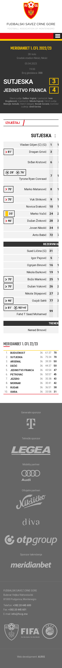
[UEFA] (50, 631)
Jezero (14, 378)
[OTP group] (31, 539)
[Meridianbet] (31, 565)
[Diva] (31, 522)
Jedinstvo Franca (22, 370)
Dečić (13, 365)
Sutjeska (16, 357)
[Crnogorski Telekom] (31, 423)
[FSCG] (11, 631)
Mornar (15, 383)
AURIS (41, 656)
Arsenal (15, 361)
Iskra (13, 391)
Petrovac (16, 374)
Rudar (14, 387)
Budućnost (17, 352)
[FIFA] (30, 631)
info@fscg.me (19, 614)
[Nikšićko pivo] (31, 501)
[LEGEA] (31, 449)
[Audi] (31, 475)
